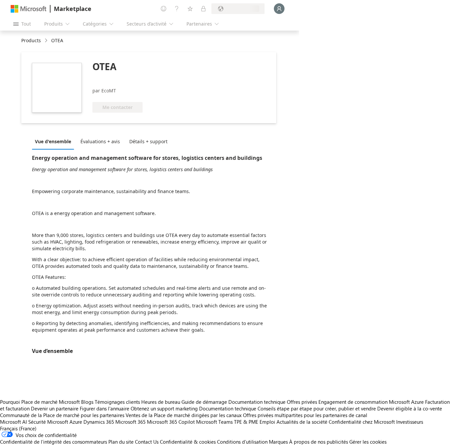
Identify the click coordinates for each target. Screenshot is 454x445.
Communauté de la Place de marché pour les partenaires (62, 415)
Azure (75, 421)
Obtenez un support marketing (164, 408)
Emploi (267, 421)
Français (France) (18, 428)
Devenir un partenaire (54, 408)
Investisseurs (409, 421)
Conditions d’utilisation (242, 441)
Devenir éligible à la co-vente (409, 408)
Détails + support (148, 141)
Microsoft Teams (214, 421)
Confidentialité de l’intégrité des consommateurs (53, 441)
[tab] (54, 141)
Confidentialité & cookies (188, 441)
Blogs (87, 401)
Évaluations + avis (100, 141)
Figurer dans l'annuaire (104, 408)
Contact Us (147, 441)
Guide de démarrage (204, 401)
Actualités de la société (302, 421)
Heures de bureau (160, 401)
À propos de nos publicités (318, 441)
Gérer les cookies (368, 441)
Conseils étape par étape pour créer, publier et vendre (317, 408)
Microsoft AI (13, 421)
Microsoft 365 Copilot (171, 421)
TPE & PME (246, 421)
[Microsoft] (29, 9)
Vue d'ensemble (53, 141)
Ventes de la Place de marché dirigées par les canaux (184, 415)
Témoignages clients (117, 401)
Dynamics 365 (98, 421)
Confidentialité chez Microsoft (362, 421)
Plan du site (121, 441)
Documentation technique (256, 401)
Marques (278, 441)
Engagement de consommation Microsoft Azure (371, 401)
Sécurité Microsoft (48, 421)
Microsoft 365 (130, 421)
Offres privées (302, 401)
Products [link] (31, 40)
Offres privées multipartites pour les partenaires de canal (305, 415)
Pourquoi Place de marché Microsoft (40, 401)
